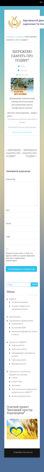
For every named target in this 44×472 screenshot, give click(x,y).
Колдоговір (17, 381)
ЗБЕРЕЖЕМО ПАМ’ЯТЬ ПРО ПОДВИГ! (13, 153)
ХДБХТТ (12, 299)
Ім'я (7, 210)
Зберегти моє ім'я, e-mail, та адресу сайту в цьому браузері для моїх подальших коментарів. (20, 257)
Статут (15, 377)
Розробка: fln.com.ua (23, 452)
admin (23, 66)
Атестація (16, 385)
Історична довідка (20, 302)
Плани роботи (18, 345)
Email (8, 223)
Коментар (10, 179)
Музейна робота (19, 364)
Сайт (8, 236)
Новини (19, 36)
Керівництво (15, 317)
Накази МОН (17, 324)
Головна (10, 36)
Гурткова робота (19, 360)
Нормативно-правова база (21, 321)
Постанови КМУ (19, 327)
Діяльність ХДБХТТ (18, 342)
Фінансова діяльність (21, 396)
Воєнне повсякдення (22, 132)
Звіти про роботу (19, 349)
